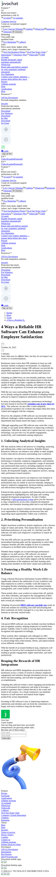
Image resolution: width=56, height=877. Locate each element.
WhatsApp (39, 29)
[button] (28, 8)
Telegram (7, 32)
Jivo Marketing (9, 42)
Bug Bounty (6, 854)
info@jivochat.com (9, 857)
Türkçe (4, 159)
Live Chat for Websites (13, 29)
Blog (3, 91)
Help (3, 86)
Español (10, 159)
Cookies (4, 837)
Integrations (6, 852)
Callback (22, 42)
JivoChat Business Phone (14, 52)
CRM (42, 55)
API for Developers (9, 849)
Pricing (4, 81)
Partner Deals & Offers (11, 844)
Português (18, 159)
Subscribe (6, 738)
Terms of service (8, 832)
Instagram (50, 29)
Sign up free (7, 154)
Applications (6, 89)
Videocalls (33, 55)
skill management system (23, 499)
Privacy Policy (7, 835)
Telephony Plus (20, 55)
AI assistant (18, 18)
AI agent (7, 18)
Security (4, 830)
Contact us (5, 840)
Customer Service (8, 21)
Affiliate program (8, 84)
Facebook (5, 796)
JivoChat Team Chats (36, 52)
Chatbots (29, 29)
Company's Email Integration (13, 815)
